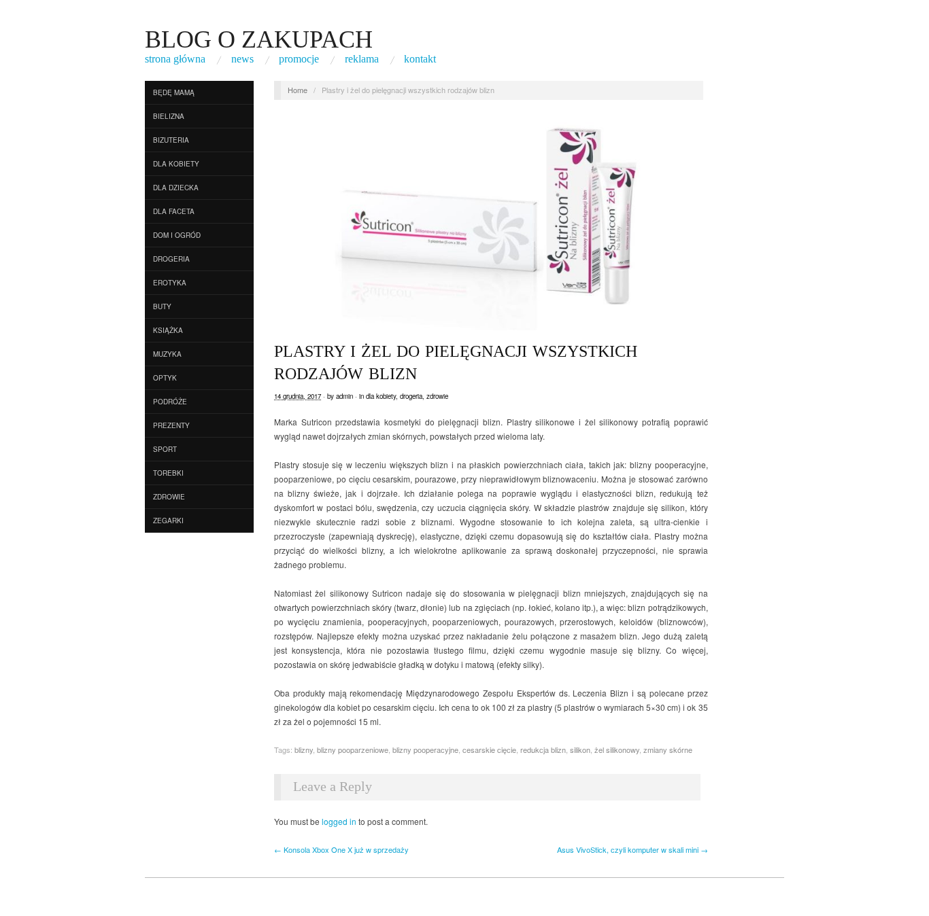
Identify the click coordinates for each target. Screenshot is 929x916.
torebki (168, 473)
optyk (165, 378)
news (242, 59)
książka (168, 330)
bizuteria (171, 140)
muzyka (167, 354)
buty (162, 306)
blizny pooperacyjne (425, 749)
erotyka (169, 282)
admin (344, 396)
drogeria (171, 259)
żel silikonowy (616, 749)
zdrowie (169, 496)
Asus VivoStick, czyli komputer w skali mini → (632, 849)
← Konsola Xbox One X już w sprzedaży (341, 849)
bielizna (168, 116)
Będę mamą (174, 92)
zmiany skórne (667, 749)
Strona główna (175, 59)
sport (165, 449)
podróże (170, 401)
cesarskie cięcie (489, 749)
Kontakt (420, 59)
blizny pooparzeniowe (352, 749)
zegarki (168, 520)
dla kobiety (176, 164)
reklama (362, 59)
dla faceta (174, 211)
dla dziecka (176, 187)
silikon (580, 749)
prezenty (171, 425)
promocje (299, 59)
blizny (303, 749)
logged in (339, 821)
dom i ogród (177, 235)
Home (297, 89)
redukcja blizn (543, 749)
